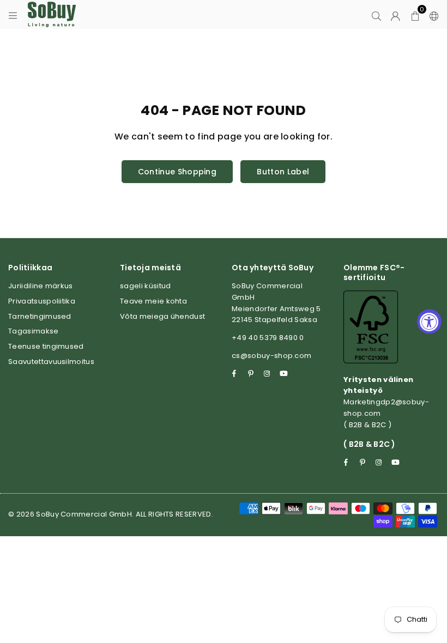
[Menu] (12, 15)
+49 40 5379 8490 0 (268, 337)
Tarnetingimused (39, 316)
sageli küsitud (145, 286)
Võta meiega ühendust (162, 316)
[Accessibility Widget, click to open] (429, 322)
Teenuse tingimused (46, 346)
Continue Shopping (177, 171)
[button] (415, 15)
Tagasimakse (33, 331)
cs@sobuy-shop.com (271, 355)
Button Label (283, 171)
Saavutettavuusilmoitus (51, 361)
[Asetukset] (432, 15)
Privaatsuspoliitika (41, 301)
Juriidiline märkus (40, 286)
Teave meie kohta (153, 301)
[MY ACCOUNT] (395, 15)
